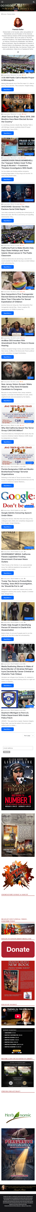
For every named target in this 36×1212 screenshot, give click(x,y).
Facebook (25, 49)
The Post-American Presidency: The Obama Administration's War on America (18, 39)
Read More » (7, 89)
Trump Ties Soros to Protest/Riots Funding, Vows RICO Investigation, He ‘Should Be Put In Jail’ (16, 583)
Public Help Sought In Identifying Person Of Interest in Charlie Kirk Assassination (16, 627)
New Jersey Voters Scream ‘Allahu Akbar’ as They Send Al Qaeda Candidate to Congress (16, 386)
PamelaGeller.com (9, 34)
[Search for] (34, 2)
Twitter (31, 49)
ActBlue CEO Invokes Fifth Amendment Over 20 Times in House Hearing (17, 343)
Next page (27, 735)
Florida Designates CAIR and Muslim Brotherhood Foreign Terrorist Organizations (17, 471)
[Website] (18, 52)
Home (4, 14)
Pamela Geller (18, 29)
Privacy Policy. (28, 1205)
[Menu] (2, 2)
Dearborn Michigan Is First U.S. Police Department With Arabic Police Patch (15, 715)
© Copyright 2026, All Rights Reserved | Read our (15, 1205)
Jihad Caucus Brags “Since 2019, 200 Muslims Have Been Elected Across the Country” (18, 119)
